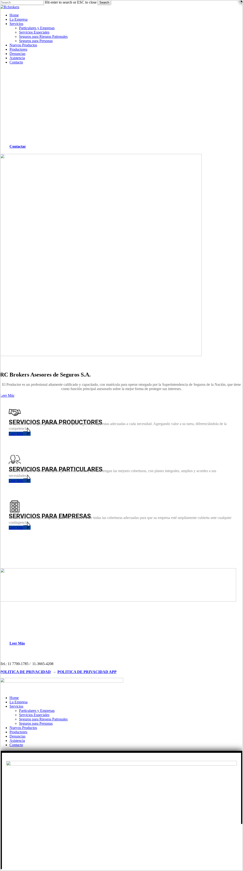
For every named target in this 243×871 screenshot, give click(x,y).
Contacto (16, 745)
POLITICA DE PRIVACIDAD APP (87, 672)
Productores (18, 732)
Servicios (16, 706)
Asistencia (17, 741)
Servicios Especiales (34, 715)
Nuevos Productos (23, 728)
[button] (20, 146)
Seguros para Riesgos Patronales (43, 719)
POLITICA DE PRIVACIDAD (25, 672)
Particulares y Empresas (37, 711)
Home (14, 698)
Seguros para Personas (36, 723)
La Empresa (18, 702)
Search (104, 2)
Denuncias (17, 736)
